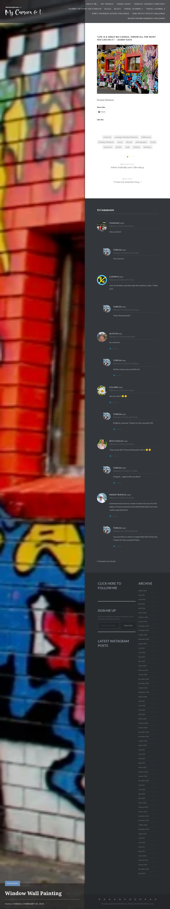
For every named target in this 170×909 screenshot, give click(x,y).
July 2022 (141, 785)
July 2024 (141, 701)
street (153, 142)
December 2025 (143, 626)
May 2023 (141, 758)
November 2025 (143, 630)
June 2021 (141, 842)
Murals (129, 142)
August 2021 (142, 833)
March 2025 (142, 666)
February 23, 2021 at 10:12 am (126, 253)
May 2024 (141, 710)
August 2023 (142, 745)
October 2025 (142, 635)
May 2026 (141, 604)
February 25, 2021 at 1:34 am (121, 498)
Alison (113, 333)
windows (147, 147)
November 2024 (143, 683)
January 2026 (142, 621)
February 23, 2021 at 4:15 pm (125, 417)
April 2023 (141, 763)
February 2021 (143, 860)
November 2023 (143, 736)
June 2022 (141, 789)
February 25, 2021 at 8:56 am (125, 531)
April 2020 (141, 873)
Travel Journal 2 (155, 9)
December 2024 (143, 679)
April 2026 (141, 608)
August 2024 (142, 696)
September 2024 (143, 692)
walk (127, 147)
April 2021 (141, 851)
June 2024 (141, 705)
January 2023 (142, 776)
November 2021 (143, 820)
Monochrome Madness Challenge (146, 18)
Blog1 (108, 9)
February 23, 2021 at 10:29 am (122, 337)
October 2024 (142, 688)
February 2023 (143, 772)
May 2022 (141, 794)
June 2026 (141, 599)
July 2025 (141, 648)
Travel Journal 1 (133, 9)
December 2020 (143, 869)
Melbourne (146, 137)
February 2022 (143, 807)
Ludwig (114, 276)
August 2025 (142, 643)
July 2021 (141, 838)
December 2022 (143, 780)
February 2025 (143, 670)
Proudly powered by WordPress (114, 904)
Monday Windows (105, 100)
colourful (107, 137)
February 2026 (143, 617)
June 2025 (141, 652)
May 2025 (141, 657)
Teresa (17, 904)
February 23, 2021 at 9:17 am (121, 280)
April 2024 (141, 714)
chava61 (114, 223)
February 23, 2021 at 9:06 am (121, 226)
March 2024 (142, 719)
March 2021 (142, 856)
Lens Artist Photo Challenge (148, 13)
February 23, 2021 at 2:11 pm (121, 390)
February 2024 (143, 723)
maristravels (117, 494)
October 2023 (142, 741)
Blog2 (117, 9)
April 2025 (141, 661)
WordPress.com (147, 904)
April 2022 (141, 798)
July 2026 (141, 595)
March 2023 (142, 767)
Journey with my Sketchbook (85, 9)
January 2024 (142, 727)
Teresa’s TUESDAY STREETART (149, 4)
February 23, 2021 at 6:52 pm (121, 444)
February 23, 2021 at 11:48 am (126, 363)
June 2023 (141, 754)
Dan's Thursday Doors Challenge (110, 13)
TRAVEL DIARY (123, 4)
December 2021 (143, 816)
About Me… (92, 4)
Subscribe (128, 625)
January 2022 (142, 811)
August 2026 (142, 590)
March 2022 (142, 803)
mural (119, 142)
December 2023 (143, 732)
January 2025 (142, 674)
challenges (12, 883)
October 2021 (142, 825)
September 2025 (143, 639)
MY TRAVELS (107, 4)
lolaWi (113, 387)
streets (119, 147)
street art (108, 147)
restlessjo (116, 441)
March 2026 (142, 612)
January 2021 (142, 864)
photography (141, 142)
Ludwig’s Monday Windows (126, 137)
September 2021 (143, 829)
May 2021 (141, 847)
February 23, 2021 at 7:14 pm (125, 471)
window (136, 147)
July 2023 (141, 750)
